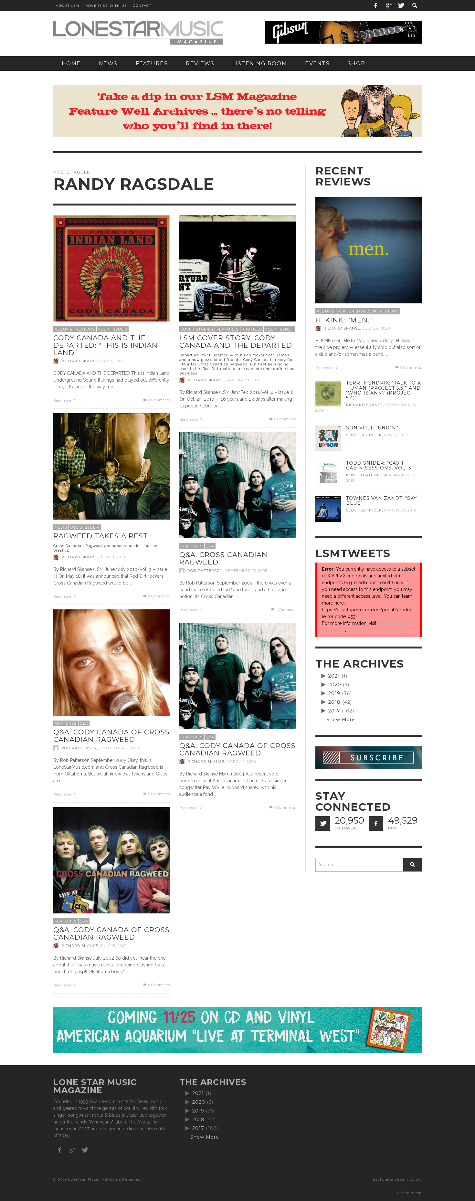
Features (227, 329)
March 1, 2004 (242, 761)
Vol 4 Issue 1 (279, 329)
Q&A (210, 546)
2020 (334, 685)
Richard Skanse (79, 361)
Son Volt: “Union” (372, 428)
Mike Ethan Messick (369, 475)
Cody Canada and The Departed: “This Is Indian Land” (105, 345)
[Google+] (388, 5)
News (61, 527)
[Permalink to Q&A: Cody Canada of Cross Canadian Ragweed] (111, 666)
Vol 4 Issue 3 (112, 329)
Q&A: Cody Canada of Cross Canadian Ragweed (111, 735)
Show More (340, 719)
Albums (63, 329)
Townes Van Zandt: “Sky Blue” (381, 500)
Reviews (85, 329)
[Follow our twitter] (322, 823)
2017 (334, 711)
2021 (334, 676)
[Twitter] (401, 5)
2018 (334, 702)
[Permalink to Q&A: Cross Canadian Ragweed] (237, 489)
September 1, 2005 (119, 748)
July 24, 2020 (376, 328)
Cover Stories (197, 329)
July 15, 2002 (113, 945)
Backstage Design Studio (397, 1179)
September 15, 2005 (246, 570)
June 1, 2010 (112, 557)
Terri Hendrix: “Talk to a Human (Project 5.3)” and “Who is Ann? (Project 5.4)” (383, 390)
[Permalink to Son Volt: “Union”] (328, 438)
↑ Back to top (409, 1193)
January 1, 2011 (243, 380)
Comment (286, 610)
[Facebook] (376, 5)
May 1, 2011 (111, 361)
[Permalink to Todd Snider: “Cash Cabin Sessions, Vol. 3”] (328, 473)
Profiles (252, 329)
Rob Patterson (205, 570)
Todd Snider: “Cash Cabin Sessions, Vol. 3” (380, 465)
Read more (62, 400)
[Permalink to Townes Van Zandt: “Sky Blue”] (328, 508)
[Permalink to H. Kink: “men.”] (368, 249)
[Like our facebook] (376, 823)
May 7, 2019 (395, 435)
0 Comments (158, 400)
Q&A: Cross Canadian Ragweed (223, 558)
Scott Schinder (364, 435)
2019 (334, 693)
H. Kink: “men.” (343, 320)
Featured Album (357, 311)
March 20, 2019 (400, 510)
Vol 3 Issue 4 (85, 527)
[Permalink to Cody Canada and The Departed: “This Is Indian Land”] (111, 272)
